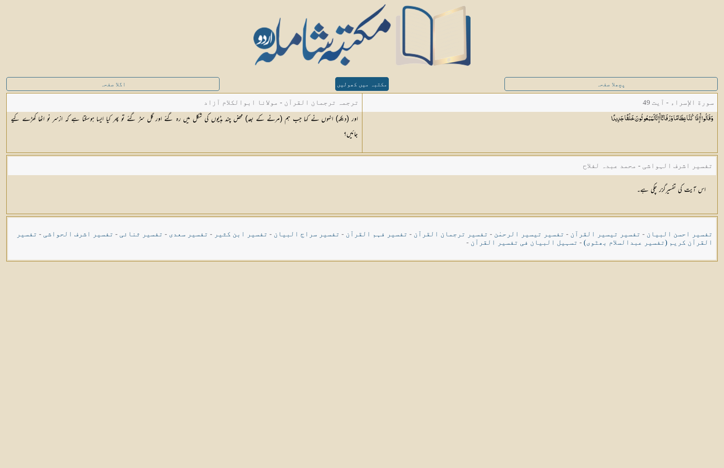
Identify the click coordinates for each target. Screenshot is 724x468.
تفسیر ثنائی (141, 234)
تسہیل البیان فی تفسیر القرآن (524, 242)
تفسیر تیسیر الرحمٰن (529, 234)
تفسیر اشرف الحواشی (78, 234)
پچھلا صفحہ (611, 84)
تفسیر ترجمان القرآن (451, 234)
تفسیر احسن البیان (679, 234)
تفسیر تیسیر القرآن (605, 234)
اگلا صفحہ (113, 84)
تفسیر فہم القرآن (377, 234)
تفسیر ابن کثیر (241, 234)
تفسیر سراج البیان (307, 234)
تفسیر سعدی (188, 234)
